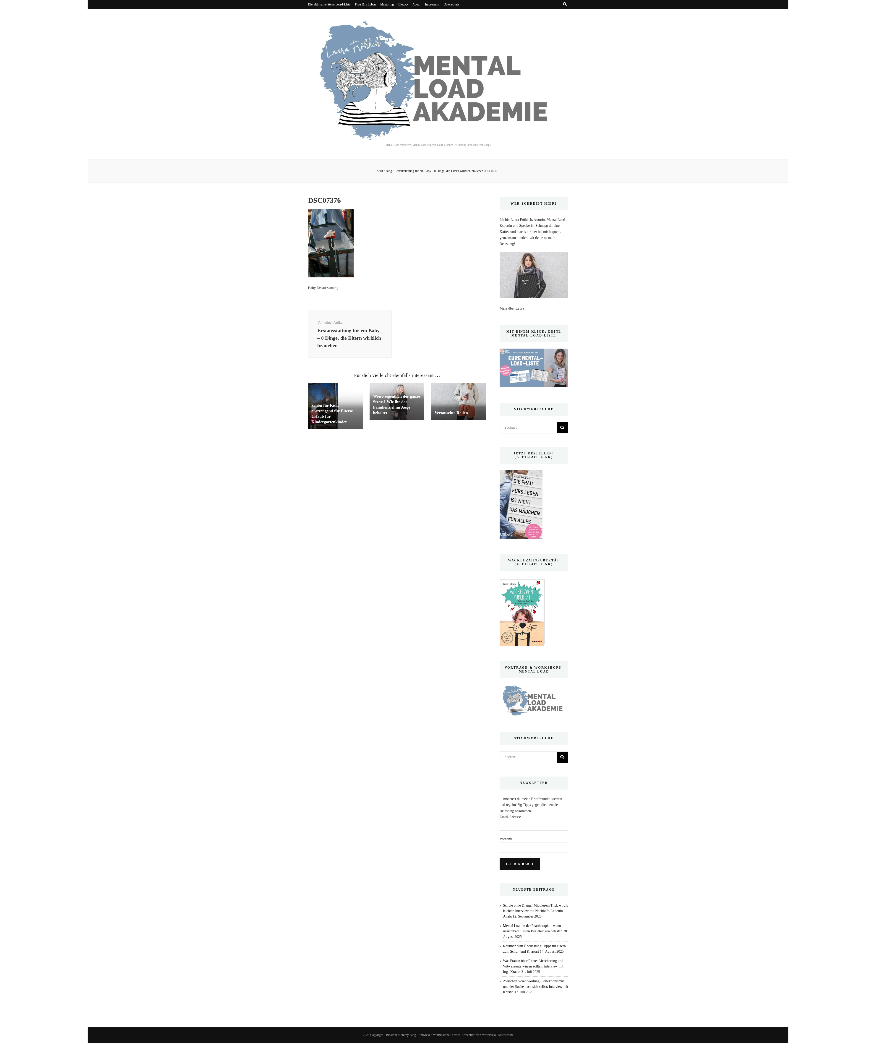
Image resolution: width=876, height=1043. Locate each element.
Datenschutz (451, 4)
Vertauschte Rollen (451, 412)
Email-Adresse (510, 817)
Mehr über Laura (512, 308)
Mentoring (387, 4)
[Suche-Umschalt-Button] (565, 4)
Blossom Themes (449, 1035)
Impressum (432, 4)
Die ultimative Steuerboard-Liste (329, 4)
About (416, 4)
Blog (401, 4)
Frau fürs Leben (365, 4)
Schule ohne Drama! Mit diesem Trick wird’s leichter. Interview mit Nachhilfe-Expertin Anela (535, 910)
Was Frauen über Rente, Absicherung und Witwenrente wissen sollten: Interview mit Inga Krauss (533, 966)
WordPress (489, 1035)
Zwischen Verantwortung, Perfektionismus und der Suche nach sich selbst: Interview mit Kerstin (535, 986)
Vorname (506, 839)
